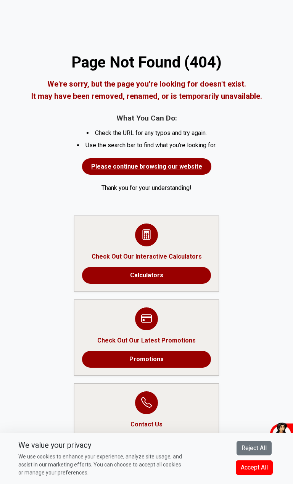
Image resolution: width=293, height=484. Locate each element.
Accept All (254, 467)
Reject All (254, 448)
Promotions (146, 359)
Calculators (146, 275)
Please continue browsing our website (146, 166)
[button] (245, 432)
